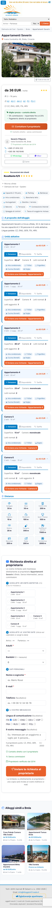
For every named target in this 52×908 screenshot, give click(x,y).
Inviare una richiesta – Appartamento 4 (25, 407)
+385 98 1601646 (16, 151)
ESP (38, 720)
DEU (31, 720)
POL (31, 724)
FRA (8, 724)
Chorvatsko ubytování (18, 904)
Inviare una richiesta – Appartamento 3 (25, 363)
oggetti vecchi (10, 901)
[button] (26, 174)
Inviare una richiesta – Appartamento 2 (25, 318)
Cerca (46, 23)
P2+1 (33, 101)
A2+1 (13, 101)
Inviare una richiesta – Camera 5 (22, 448)
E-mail (10, 686)
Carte (27, 162)
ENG (23, 720)
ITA (8, 720)
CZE (15, 720)
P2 (28, 101)
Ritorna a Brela (10, 184)
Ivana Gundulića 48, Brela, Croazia (19, 39)
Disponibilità (26, 254)
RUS (15, 724)
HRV (23, 724)
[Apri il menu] (3, 3)
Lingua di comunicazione (24, 715)
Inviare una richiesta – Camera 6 (22, 488)
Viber (39, 156)
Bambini (16, 657)
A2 (8, 101)
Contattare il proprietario (27, 126)
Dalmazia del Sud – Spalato (12, 29)
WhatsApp (17, 156)
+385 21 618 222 (15, 148)
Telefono (16, 697)
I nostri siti (20, 901)
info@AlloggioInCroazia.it (28, 892)
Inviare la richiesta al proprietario (27, 771)
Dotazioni (12, 254)
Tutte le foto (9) (43, 80)
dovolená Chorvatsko (34, 904)
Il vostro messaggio (21, 729)
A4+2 (19, 101)
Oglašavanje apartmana (31, 896)
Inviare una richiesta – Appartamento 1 (25, 274)
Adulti (10, 645)
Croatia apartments (32, 901)
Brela (28, 29)
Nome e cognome (16, 675)
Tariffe (39, 254)
